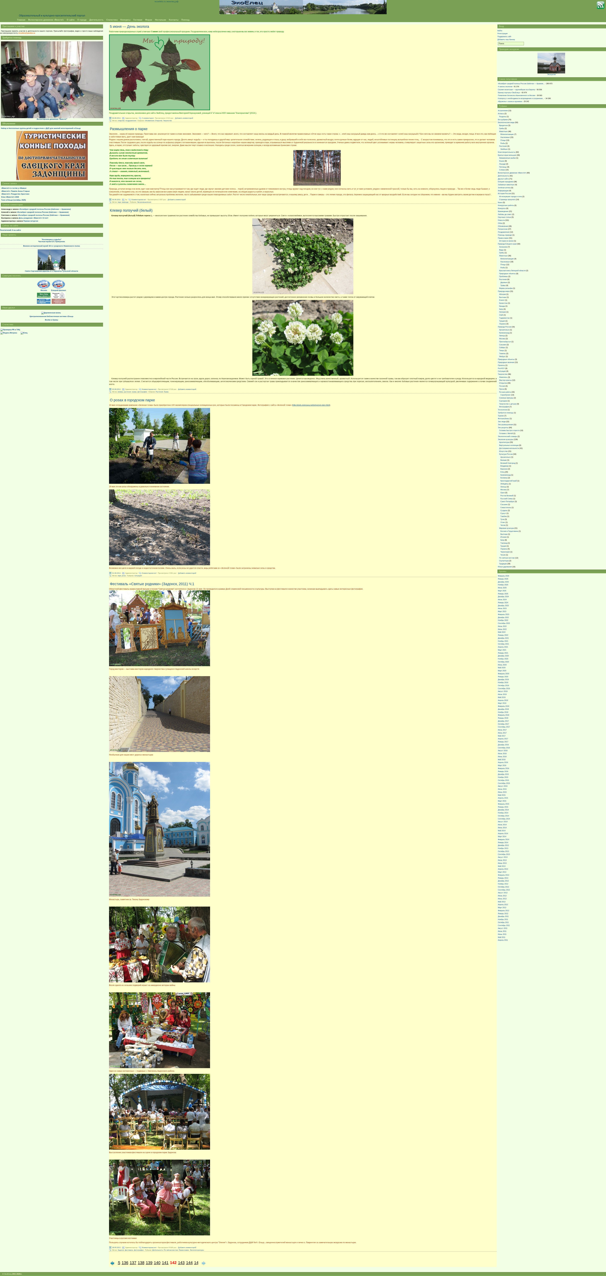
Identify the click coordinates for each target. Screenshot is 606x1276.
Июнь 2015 (502, 792)
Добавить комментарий (184, 118)
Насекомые (505, 137)
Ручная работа (505, 392)
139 (149, 1262)
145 (197, 1262)
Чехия (502, 555)
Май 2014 (501, 831)
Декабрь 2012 (503, 881)
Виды (501, 250)
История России (504, 193)
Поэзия (502, 386)
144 (189, 1262)
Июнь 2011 (502, 934)
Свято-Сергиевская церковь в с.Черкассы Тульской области (51, 271)
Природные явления (506, 362)
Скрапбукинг (505, 395)
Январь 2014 (503, 842)
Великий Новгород (507, 463)
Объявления (149, 120)
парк (119, 202)
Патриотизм (503, 229)
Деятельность (96, 20)
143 (181, 1262)
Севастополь (505, 507)
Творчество (167, 120)
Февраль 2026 (503, 576)
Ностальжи (160, 20)
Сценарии (503, 401)
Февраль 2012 (503, 910)
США (501, 315)
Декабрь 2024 (503, 596)
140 (157, 1262)
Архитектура (504, 442)
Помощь (185, 20)
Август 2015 (503, 786)
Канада (502, 306)
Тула (502, 519)
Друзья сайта (503, 179)
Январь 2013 (503, 878)
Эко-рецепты (503, 427)
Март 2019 (502, 703)
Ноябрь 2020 (503, 659)
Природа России (504, 327)
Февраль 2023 (503, 614)
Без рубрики (503, 120)
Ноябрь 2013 (503, 848)
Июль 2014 (502, 825)
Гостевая (137, 20)
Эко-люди (502, 421)
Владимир (504, 466)
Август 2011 (502, 928)
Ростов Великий (506, 496)
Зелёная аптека (504, 188)
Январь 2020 (503, 677)
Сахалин (502, 345)
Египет (502, 300)
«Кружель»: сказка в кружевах (510, 101)
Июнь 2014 (502, 828)
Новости (501, 220)
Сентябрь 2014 (504, 819)
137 (133, 1262)
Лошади (502, 164)
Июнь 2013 (502, 863)
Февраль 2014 (503, 839)
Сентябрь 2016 (504, 748)
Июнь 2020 (502, 665)
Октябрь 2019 (503, 685)
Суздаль (503, 510)
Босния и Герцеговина (509, 531)
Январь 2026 (503, 579)
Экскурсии (551, 74)
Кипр (501, 309)
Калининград (504, 333)
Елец (502, 472)
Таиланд (503, 543)
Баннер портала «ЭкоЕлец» (509, 93)
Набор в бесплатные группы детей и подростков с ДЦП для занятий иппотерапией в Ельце (41, 128)
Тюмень (502, 353)
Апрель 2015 (503, 798)
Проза (501, 389)
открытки (121, 120)
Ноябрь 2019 (503, 682)
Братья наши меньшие (507, 155)
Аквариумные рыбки (507, 158)
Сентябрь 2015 (504, 783)
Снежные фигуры (506, 398)
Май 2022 (501, 632)
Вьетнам (502, 297)
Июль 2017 (502, 730)
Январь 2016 (503, 771)
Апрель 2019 (503, 700)
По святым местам (171, 1250)
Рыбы (502, 143)
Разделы (502, 117)
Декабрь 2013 (503, 845)
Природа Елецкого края (507, 244)
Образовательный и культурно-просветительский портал (52, 15)
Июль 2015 (502, 789)
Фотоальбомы (503, 418)
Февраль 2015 (503, 804)
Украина (502, 324)
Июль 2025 (502, 588)
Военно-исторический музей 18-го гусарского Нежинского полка (51, 246)
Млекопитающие (507, 134)
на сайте (10, 230)
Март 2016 (502, 765)
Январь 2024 (503, 602)
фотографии (142, 391)
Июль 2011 (502, 931)
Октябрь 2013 (503, 851)
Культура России (506, 454)
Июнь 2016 (502, 756)
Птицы (503, 140)
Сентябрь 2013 (504, 854)
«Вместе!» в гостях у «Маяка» (14, 188)
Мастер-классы (505, 380)
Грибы (501, 128)
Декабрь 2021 (503, 638)
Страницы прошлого (507, 199)
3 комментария (148, 118)
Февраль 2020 (503, 674)
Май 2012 (501, 902)
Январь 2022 (503, 635)
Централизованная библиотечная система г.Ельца (51, 316)
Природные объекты (507, 274)
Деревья (503, 282)
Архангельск (504, 330)
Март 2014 (502, 836)
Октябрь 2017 (503, 724)
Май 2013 (501, 866)
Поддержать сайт (504, 36)
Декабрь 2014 (503, 810)
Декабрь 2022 (503, 617)
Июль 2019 (502, 694)
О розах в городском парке (132, 400)
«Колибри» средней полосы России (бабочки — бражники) (45, 209)
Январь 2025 (503, 594)
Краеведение (503, 211)
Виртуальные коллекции (509, 445)
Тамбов (503, 516)
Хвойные (504, 149)
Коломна (503, 478)
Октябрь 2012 (503, 887)
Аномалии (503, 247)
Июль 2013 (502, 860)
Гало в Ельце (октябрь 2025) (13, 200)
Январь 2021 (503, 653)
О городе (81, 20)
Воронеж (503, 469)
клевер (120, 391)
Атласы (501, 114)
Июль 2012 (502, 896)
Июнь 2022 (502, 629)
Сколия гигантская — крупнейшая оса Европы (516, 89)
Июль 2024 (502, 599)
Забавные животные (506, 185)
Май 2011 (501, 937)
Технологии (502, 410)
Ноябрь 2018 (503, 712)
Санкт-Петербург (507, 501)
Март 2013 (502, 872)
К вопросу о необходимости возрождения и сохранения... (521, 98)
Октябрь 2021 (503, 644)
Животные (503, 131)
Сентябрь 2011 (504, 925)
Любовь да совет (504, 214)
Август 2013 (503, 857)
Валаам (503, 460)
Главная (21, 20)
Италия (503, 537)
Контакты (173, 20)
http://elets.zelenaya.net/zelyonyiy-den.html (311, 405)
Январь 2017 (503, 742)
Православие (184, 1250)
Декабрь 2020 (503, 656)
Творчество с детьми (507, 404)
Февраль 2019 (503, 706)
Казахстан (503, 303)
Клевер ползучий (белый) (131, 210)
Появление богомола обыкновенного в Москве (516, 95)
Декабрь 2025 (503, 582)
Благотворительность (506, 152)
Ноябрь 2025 (503, 585)
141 (165, 1262)
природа (125, 202)
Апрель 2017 (503, 739)
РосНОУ (501, 368)
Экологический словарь (507, 436)
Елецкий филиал (58, 290)
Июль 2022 (502, 626)
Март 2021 (502, 650)
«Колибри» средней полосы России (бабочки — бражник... (521, 83)
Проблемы (503, 276)
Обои (500, 223)
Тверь (501, 350)
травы (134, 391)
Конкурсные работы (506, 205)
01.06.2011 (116, 573)
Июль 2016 (502, 753)
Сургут (503, 513)
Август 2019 (503, 691)
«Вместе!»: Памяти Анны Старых (15, 191)
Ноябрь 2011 (503, 919)
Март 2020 (502, 671)
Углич (502, 522)
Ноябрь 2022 (503, 620)
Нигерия (502, 312)
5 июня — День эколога (129, 26)
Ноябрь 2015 (503, 777)
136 (125, 1262)
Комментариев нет (139, 199)
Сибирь (502, 347)
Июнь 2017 (502, 733)
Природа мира (503, 291)
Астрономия (503, 111)
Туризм (501, 416)
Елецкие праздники (505, 182)
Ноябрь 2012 (503, 884)
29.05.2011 (116, 1247)
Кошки (501, 161)
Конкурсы (125, 20)
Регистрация (502, 33)
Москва (502, 339)
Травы (166, 391)
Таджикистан (504, 318)
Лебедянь (504, 484)
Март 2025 (502, 591)
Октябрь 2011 (503, 922)
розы (124, 575)
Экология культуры (197, 1250)
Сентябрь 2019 (504, 688)
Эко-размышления (144, 202)
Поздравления (503, 232)
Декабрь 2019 (503, 679)
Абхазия (502, 294)
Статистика (112, 20)
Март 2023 (502, 611)
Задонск (121, 1250)
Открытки (158, 120)
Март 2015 (502, 801)
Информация (503, 191)
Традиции (503, 564)
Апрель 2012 (503, 904)
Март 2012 (502, 907)
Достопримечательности (509, 448)
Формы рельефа (505, 288)
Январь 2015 (503, 807)
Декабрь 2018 (503, 709)
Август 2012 (503, 893)
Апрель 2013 (503, 869)
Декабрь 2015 (503, 774)
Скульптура (504, 561)
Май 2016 (501, 759)
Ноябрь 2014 (503, 813)
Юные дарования (505, 567)
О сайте (70, 20)
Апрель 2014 (503, 833)
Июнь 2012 (502, 899)
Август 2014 (503, 822)
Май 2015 (501, 795)
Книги (500, 202)
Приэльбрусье (505, 342)
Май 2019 (501, 697)
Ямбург (502, 356)
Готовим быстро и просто (509, 430)
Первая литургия (30, 221)
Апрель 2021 (503, 647)
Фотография (504, 407)
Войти (499, 31)
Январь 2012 (503, 913)
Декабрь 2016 (503, 745)
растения (127, 391)
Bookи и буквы (51, 320)
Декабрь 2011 (503, 916)
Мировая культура (506, 528)
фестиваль (129, 1250)
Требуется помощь (505, 413)
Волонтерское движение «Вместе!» (46, 20)
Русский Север (506, 499)
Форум (148, 20)
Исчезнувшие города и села (510, 196)
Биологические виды (506, 122)
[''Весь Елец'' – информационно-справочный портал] (43, 297)
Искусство (503, 451)
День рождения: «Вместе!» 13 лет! (33, 218)
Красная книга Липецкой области (512, 270)
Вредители (503, 125)
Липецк (502, 336)
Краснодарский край (508, 481)
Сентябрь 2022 (504, 623)
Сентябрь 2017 (504, 727)
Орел (502, 493)
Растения (159, 391)
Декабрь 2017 (503, 721)
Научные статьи (504, 217)
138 (141, 1262)
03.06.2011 (116, 389)
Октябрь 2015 (503, 780)
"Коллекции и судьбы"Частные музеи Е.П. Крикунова (51, 240)
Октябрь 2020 (503, 662)
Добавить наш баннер (506, 39)
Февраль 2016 (503, 768)
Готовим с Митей (506, 433)
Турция (502, 321)
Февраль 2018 (503, 715)
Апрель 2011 (503, 940)
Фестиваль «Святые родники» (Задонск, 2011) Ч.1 (152, 584)
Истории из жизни (506, 241)
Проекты (501, 365)
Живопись (503, 377)
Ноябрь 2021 (503, 641)
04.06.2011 (116, 118)
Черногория (505, 552)
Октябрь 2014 (503, 816)
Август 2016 (503, 750)
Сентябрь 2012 (504, 890)
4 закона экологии (505, 86)
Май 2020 (501, 668)
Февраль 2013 (503, 875)
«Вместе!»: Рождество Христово (15, 194)
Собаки (502, 170)
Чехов (502, 525)
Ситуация (138, 575)
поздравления (130, 120)
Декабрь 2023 (503, 605)
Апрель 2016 (503, 762)
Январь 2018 (503, 718)
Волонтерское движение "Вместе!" (52, 119)
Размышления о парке (129, 129)
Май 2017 (501, 736)
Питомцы (503, 167)
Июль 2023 (502, 608)
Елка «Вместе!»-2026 (10, 197)
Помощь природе (505, 235)
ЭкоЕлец (8, 1274)
